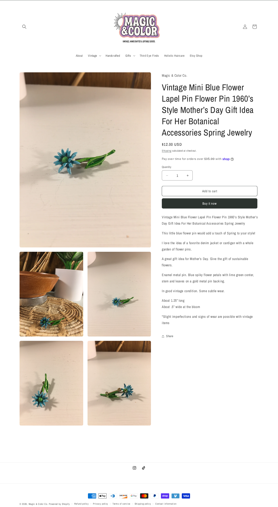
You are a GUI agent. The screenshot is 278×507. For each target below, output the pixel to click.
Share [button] (169, 336)
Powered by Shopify (59, 503)
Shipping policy (143, 503)
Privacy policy (100, 503)
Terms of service (121, 503)
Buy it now (209, 203)
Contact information (165, 503)
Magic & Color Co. (38, 503)
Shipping (166, 150)
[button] (24, 26)
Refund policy (81, 503)
